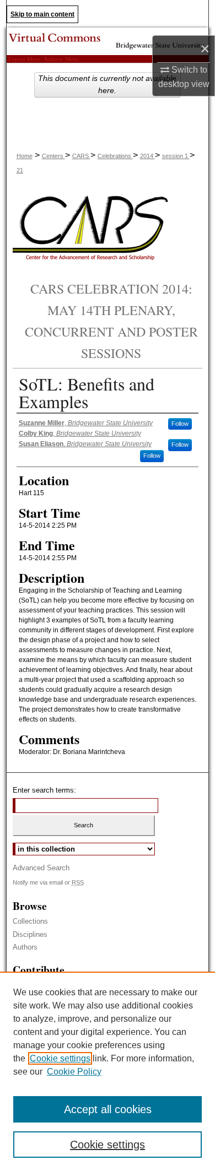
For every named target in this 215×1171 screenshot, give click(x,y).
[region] (107, 1071)
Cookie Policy (74, 1071)
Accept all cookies (108, 1109)
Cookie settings (60, 1058)
